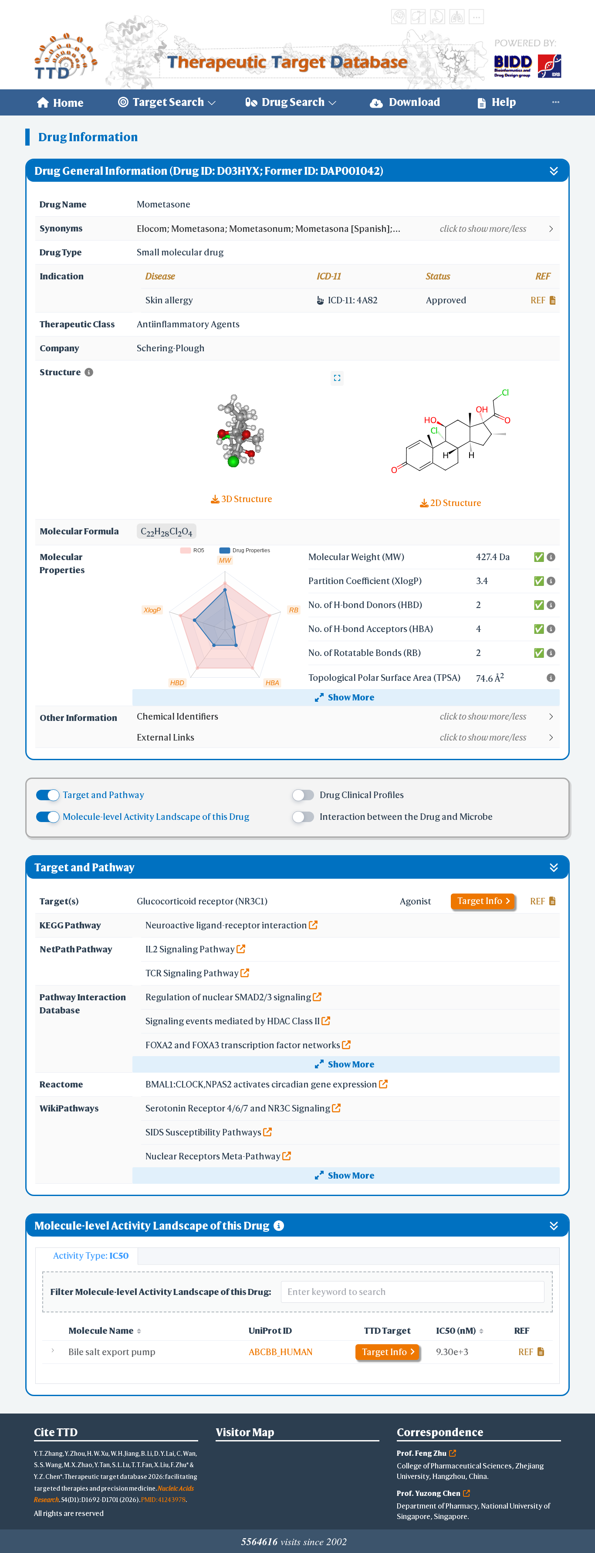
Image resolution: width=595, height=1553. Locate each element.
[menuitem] (60, 102)
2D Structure (455, 503)
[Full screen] (337, 378)
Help (503, 102)
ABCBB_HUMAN (281, 1352)
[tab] (86, 1256)
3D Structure (246, 499)
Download (413, 102)
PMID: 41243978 (163, 1499)
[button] (348, 228)
